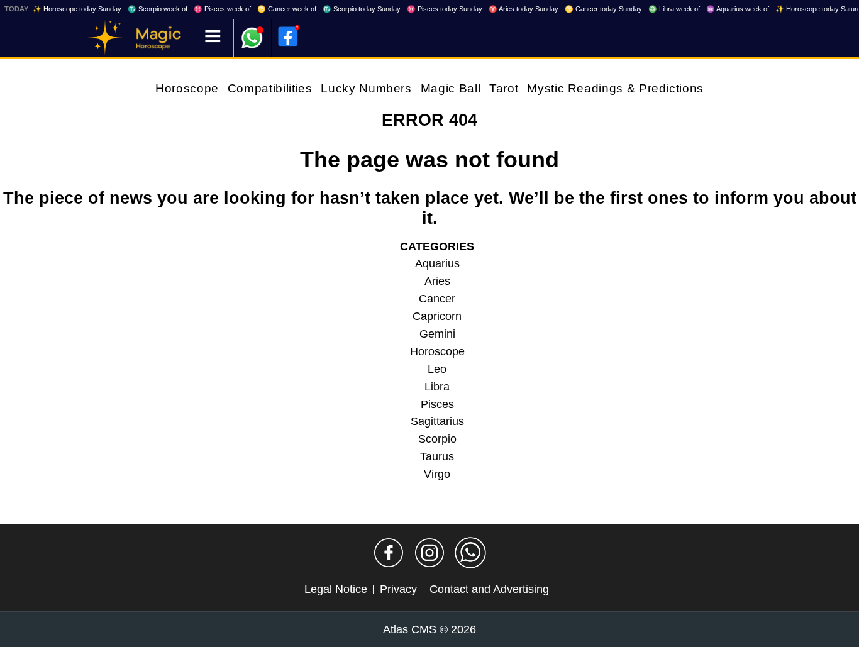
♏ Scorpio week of (157, 9)
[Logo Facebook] (288, 36)
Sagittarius (437, 421)
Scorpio (437, 439)
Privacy (398, 589)
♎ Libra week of (674, 9)
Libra (437, 386)
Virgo (437, 474)
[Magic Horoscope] (105, 38)
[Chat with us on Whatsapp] (470, 552)
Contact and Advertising (489, 589)
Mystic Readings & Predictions (615, 88)
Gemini (437, 334)
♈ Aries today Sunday (523, 9)
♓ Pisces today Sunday (444, 9)
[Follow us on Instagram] (429, 552)
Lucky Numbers (366, 88)
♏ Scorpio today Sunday (362, 9)
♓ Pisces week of (222, 9)
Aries (437, 281)
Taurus (437, 456)
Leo (437, 369)
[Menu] (213, 37)
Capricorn (437, 316)
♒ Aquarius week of (737, 9)
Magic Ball (450, 88)
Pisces (437, 404)
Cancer (437, 298)
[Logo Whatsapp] (252, 31)
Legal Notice (335, 589)
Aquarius (437, 263)
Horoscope (187, 88)
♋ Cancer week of (286, 9)
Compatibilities (270, 88)
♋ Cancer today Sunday (603, 9)
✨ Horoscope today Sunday (77, 9)
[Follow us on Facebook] (388, 552)
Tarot (503, 88)
